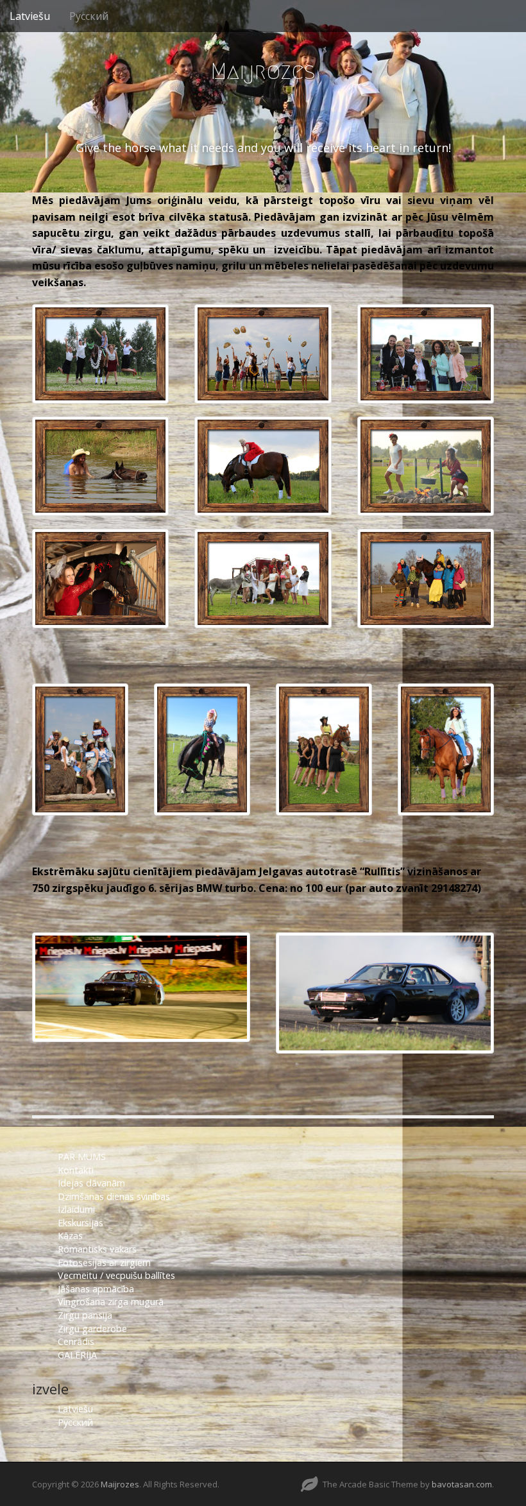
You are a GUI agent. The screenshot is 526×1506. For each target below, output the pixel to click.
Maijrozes (263, 70)
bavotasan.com (462, 1484)
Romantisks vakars (97, 1249)
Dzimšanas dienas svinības (114, 1196)
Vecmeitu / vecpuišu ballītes (116, 1275)
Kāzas (70, 1235)
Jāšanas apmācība (96, 1289)
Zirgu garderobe (92, 1328)
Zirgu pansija (85, 1315)
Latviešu (30, 16)
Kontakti (77, 1170)
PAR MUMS (82, 1157)
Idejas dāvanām (91, 1183)
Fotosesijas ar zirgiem (104, 1262)
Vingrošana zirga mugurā (111, 1302)
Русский (88, 16)
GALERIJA (77, 1355)
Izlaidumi (76, 1209)
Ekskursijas (80, 1223)
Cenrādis (76, 1341)
